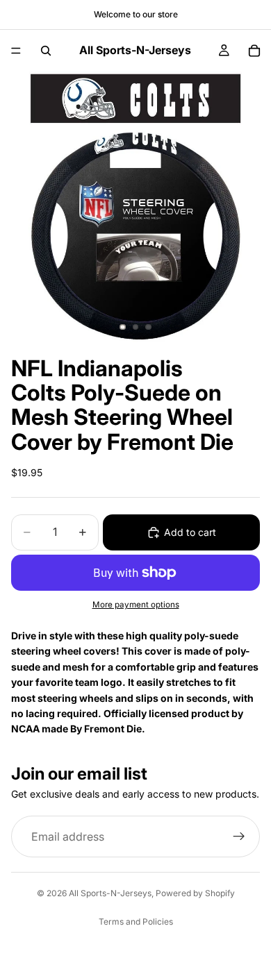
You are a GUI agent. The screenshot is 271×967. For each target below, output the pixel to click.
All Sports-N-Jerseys (110, 893)
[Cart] (254, 50)
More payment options (135, 604)
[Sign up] (239, 836)
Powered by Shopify (195, 893)
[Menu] (16, 51)
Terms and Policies (136, 921)
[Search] (46, 50)
